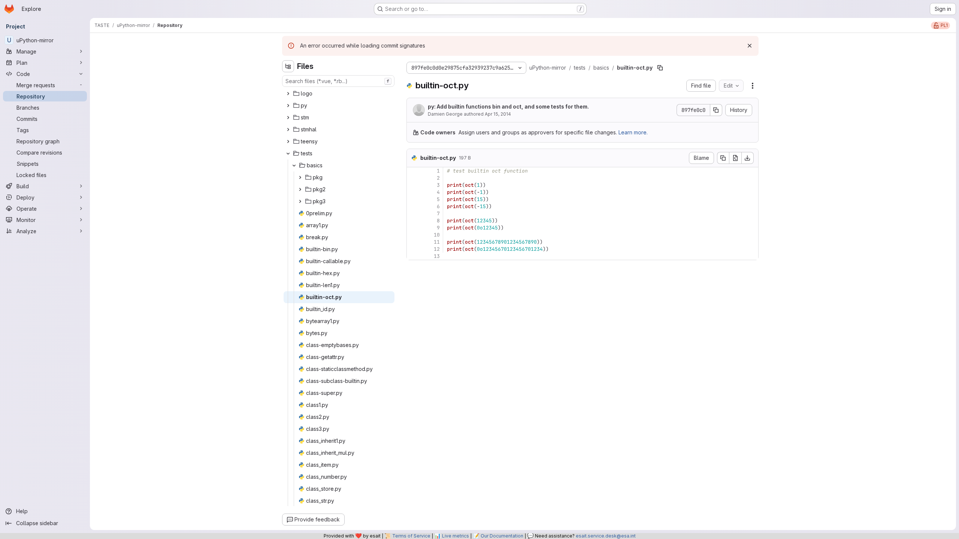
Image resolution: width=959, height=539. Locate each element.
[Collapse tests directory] (288, 153)
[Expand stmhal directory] (288, 129)
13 (437, 256)
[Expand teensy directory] (288, 141)
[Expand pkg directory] (300, 177)
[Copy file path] (660, 68)
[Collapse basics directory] (294, 165)
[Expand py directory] (288, 105)
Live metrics (455, 536)
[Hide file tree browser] (288, 66)
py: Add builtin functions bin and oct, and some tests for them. (508, 106)
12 (437, 249)
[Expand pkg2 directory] (300, 189)
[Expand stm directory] (288, 117)
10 (437, 235)
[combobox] (338, 81)
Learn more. (633, 132)
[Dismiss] (749, 45)
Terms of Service (411, 536)
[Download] (748, 158)
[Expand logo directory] (288, 93)
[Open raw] (735, 158)
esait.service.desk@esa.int (606, 536)
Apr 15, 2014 (498, 114)
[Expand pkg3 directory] (300, 201)
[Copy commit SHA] (716, 110)
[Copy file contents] (723, 158)
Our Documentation (502, 536)
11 (437, 242)
